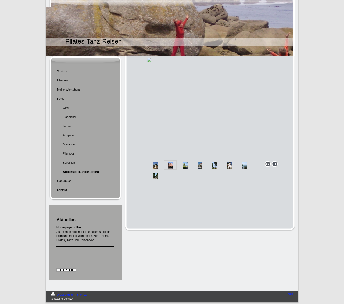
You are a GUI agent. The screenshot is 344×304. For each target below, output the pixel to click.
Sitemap (82, 294)
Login (289, 293)
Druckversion (65, 294)
